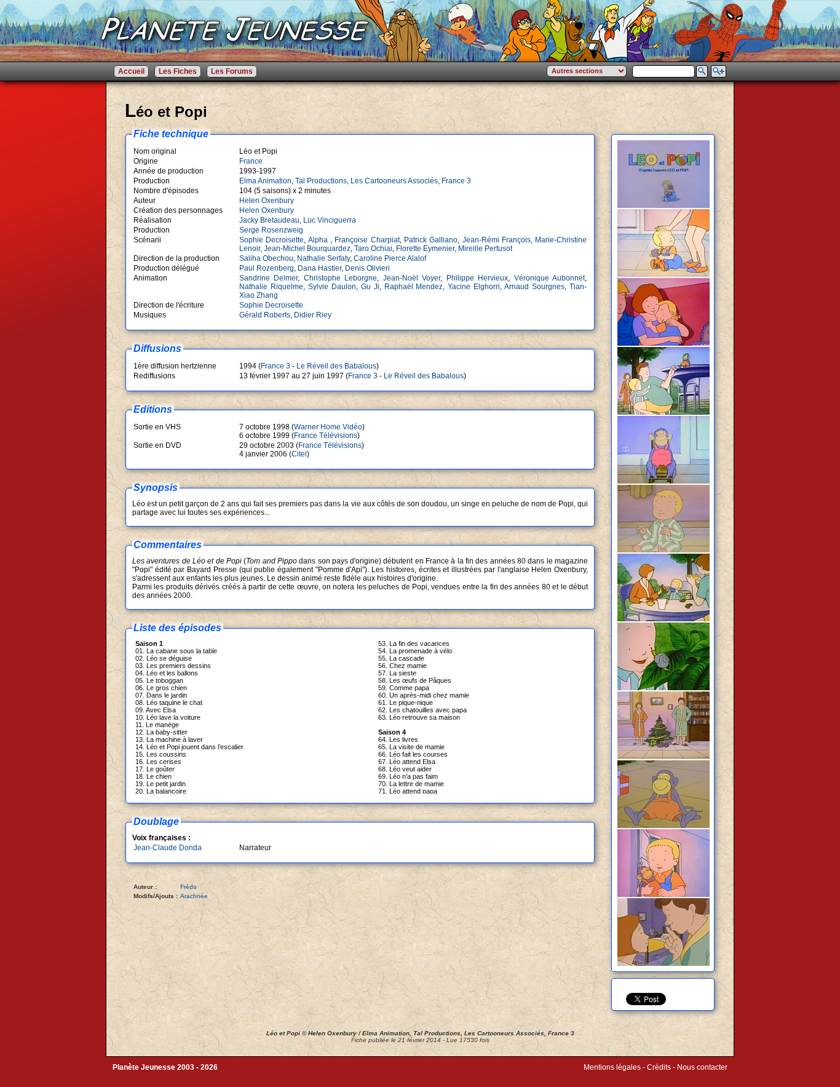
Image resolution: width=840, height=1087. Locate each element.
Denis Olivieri (367, 268)
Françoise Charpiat (367, 240)
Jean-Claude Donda (167, 847)
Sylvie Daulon (332, 286)
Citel (299, 454)
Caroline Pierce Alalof (390, 258)
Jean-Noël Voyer (411, 278)
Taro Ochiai (373, 248)
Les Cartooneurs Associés (394, 181)
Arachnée (194, 896)
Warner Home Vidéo (328, 427)
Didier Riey (312, 315)
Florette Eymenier (425, 248)
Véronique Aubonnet (549, 278)
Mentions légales (612, 1067)
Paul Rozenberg (266, 268)
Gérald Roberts (264, 315)
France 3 (456, 181)
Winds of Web (607, 1076)
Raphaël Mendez (413, 286)
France (251, 161)
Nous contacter (702, 1067)
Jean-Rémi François (496, 240)
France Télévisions (325, 435)
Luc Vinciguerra (329, 220)
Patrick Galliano (431, 240)
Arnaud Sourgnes (534, 286)
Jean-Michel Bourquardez (307, 248)
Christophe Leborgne (340, 278)
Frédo (188, 886)
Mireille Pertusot (485, 248)
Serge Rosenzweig (271, 230)
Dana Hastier (319, 268)
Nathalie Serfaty (323, 258)
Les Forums (232, 71)
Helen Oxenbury (266, 200)
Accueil (131, 71)
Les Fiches (178, 71)
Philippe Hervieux (477, 278)
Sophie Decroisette (271, 240)
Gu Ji (370, 286)
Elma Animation (265, 181)
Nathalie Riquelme (271, 286)
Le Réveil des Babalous (336, 366)
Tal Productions (321, 181)
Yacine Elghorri (474, 286)
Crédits (659, 1067)
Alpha (319, 240)
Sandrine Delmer (268, 278)
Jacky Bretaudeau (269, 220)
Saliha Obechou (266, 258)
